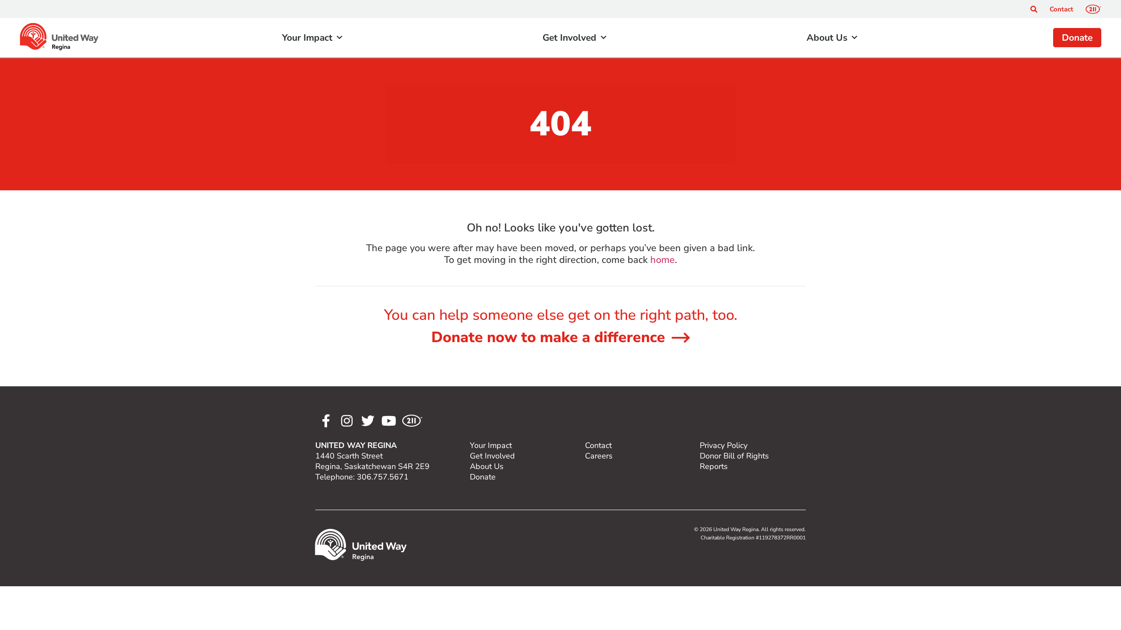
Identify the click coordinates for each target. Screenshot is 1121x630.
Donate (1077, 38)
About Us (827, 38)
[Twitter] (367, 420)
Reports (714, 466)
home (662, 259)
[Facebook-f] (325, 420)
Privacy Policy (723, 445)
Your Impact (307, 38)
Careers (599, 456)
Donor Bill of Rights (734, 456)
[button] (1034, 9)
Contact (1061, 9)
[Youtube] (388, 420)
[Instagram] (346, 420)
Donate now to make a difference (548, 337)
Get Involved (569, 38)
